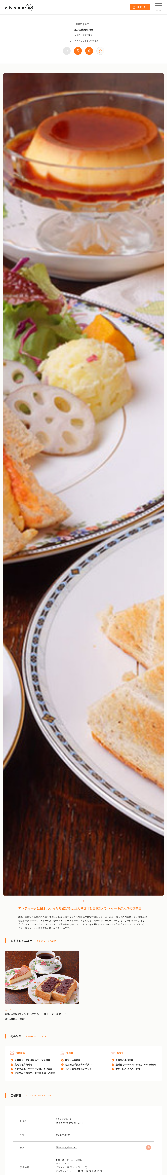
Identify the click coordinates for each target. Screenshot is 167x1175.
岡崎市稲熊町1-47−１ (66, 1147)
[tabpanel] (83, 484)
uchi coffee (83, 34)
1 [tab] (83, 901)
